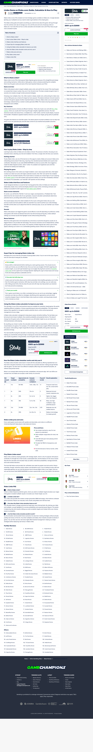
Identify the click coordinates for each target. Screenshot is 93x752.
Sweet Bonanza (36, 681)
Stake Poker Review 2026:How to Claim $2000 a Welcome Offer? (77, 159)
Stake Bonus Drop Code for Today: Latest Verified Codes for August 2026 (77, 95)
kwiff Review (9, 636)
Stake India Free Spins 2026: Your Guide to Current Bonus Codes (77, 125)
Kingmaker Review (48, 622)
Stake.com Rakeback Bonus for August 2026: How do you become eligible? (77, 271)
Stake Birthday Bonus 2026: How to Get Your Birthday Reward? (77, 87)
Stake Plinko (68, 686)
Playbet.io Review (48, 570)
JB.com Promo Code (72, 405)
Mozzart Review (9, 596)
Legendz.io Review (29, 538)
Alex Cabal (10, 12)
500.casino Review (10, 564)
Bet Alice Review (10, 586)
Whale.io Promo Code (72, 424)
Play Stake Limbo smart (13, 54)
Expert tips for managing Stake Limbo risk (18, 44)
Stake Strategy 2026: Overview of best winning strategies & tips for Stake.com (77, 166)
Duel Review (9, 567)
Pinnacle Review (48, 609)
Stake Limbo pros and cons (14, 52)
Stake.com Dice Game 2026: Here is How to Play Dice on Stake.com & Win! (77, 219)
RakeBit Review (9, 541)
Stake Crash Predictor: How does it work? (77, 110)
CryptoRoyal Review (29, 593)
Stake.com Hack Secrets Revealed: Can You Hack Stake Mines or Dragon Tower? (77, 234)
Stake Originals (68, 681)
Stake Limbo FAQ (11, 57)
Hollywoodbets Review (11, 633)
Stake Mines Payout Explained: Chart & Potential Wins (77, 151)
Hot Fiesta (35, 684)
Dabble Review (9, 561)
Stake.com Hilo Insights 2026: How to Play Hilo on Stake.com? (77, 238)
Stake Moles (67, 684)
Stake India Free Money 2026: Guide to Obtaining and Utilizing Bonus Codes (77, 121)
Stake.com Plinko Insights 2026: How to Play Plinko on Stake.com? (77, 260)
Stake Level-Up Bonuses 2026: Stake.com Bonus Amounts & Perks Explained (77, 144)
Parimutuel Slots (52, 677)
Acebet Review (47, 554)
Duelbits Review (48, 561)
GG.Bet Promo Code (72, 428)
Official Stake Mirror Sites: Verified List (77, 84)
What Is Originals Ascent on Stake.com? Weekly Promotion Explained (77, 294)
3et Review (8, 599)
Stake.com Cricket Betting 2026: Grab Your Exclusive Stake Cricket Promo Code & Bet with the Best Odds (77, 211)
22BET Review (28, 535)
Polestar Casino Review (49, 580)
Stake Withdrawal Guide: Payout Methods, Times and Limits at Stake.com (77, 189)
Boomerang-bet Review (50, 645)
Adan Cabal (33, 13)
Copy (14, 72)
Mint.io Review (28, 583)
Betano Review (47, 557)
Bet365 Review (9, 554)
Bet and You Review (29, 586)
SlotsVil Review (47, 636)
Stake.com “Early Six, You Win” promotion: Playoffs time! (77, 193)
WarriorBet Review (29, 612)
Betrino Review (47, 586)
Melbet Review (48, 642)
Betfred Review (28, 633)
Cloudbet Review (29, 577)
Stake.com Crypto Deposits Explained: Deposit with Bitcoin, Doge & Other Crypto (77, 215)
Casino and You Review (11, 625)
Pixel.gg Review (29, 652)
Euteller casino (10, 177)
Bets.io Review (9, 557)
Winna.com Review (48, 535)
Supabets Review (10, 602)
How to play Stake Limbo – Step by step (17, 39)
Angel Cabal (71, 486)
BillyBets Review (48, 573)
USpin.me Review (10, 619)
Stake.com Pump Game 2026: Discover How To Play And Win (77, 264)
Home (5, 6)
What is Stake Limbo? (12, 37)
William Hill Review (48, 567)
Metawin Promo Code (72, 446)
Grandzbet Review (49, 652)
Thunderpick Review (49, 590)
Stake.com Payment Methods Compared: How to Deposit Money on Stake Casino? (77, 256)
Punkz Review (28, 544)
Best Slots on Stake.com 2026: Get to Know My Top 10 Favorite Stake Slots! (77, 57)
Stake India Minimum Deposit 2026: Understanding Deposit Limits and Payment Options (77, 129)
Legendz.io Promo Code (73, 413)
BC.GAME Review (29, 528)
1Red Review (47, 564)
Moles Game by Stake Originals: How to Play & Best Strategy (77, 80)
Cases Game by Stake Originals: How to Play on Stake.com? (77, 61)
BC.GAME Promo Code (73, 386)
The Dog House (36, 688)
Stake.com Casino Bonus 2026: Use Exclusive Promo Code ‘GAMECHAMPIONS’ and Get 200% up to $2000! (77, 204)
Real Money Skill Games (54, 679)
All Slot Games (68, 688)
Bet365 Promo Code (72, 443)
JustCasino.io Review (11, 577)
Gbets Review (9, 590)
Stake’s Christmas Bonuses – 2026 (76, 286)
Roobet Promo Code (72, 394)
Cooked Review (28, 602)
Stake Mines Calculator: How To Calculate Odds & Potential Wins (77, 147)
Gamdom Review (29, 609)
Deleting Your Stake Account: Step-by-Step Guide (77, 65)
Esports (64, 2)
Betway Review (9, 551)
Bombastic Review (48, 593)
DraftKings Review (10, 642)
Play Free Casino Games (73, 496)
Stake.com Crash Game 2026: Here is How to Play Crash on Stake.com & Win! (77, 208)
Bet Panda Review (29, 532)
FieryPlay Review (10, 573)
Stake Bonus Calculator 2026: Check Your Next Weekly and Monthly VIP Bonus (77, 91)
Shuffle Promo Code (72, 390)
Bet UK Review (47, 633)
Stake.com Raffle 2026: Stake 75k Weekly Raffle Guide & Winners (77, 268)
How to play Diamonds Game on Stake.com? (77, 76)
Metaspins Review (29, 580)
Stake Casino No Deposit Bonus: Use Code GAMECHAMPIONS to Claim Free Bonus (77, 102)
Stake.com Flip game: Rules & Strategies (77, 223)
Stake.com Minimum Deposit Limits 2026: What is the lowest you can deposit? (77, 253)
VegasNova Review (29, 619)
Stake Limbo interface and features (16, 42)
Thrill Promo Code (71, 431)
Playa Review (9, 593)
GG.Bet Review (9, 538)
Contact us (19, 679)
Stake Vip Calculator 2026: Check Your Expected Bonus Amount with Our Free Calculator (77, 178)
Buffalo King (35, 686)
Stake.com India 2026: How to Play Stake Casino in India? (77, 245)
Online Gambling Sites (11, 6)
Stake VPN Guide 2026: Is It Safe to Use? (77, 181)
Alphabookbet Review (11, 649)
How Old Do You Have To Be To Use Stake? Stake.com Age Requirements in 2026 (77, 69)
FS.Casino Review (48, 544)
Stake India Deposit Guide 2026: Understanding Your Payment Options (77, 117)
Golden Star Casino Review (31, 573)
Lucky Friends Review (11, 639)
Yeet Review (9, 622)
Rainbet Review (48, 532)
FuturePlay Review (30, 645)
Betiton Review (9, 615)
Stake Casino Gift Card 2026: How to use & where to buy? (77, 99)
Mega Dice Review (10, 652)
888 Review (28, 567)
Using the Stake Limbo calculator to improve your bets (21, 47)
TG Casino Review (30, 642)
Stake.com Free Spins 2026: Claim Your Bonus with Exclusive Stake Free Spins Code (77, 230)
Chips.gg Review (29, 590)
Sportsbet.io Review (49, 538)
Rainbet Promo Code (72, 401)
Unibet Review (28, 564)
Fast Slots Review (10, 580)
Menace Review (9, 609)
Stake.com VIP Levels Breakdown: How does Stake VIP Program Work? (77, 283)
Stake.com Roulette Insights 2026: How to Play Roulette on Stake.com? (77, 279)
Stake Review (20, 6)
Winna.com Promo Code (73, 409)
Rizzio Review (28, 599)
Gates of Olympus (37, 679)
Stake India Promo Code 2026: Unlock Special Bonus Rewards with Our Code (77, 136)
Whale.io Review (48, 541)
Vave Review (28, 541)
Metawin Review (29, 554)
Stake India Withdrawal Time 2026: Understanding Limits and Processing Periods (77, 140)
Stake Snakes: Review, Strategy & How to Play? (77, 163)
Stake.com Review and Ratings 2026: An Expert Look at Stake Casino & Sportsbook (77, 50)
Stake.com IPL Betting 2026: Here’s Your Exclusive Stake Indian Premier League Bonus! (77, 249)
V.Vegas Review (28, 622)
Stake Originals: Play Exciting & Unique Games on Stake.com (77, 155)
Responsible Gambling (22, 677)
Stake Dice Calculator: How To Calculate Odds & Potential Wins (77, 114)
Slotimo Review (47, 599)
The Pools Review (29, 636)
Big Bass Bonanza (37, 677)
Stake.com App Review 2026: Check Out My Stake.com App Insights (77, 196)
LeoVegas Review (29, 561)
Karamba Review (10, 570)
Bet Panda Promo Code (73, 398)
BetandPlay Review (10, 612)
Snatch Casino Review (49, 619)
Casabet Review (48, 577)
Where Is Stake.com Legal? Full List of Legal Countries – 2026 (77, 298)
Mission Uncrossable (69, 677)
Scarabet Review (48, 606)
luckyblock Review (30, 649)
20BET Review (9, 544)
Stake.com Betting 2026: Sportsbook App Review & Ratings (77, 200)
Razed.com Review (48, 615)
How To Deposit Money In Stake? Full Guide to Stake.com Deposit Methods (77, 72)
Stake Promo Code (72, 383)
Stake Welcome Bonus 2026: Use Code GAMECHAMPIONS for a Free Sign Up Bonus (77, 185)
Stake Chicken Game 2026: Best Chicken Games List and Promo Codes (77, 106)
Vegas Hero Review (29, 596)
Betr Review (28, 639)
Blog (18, 681)
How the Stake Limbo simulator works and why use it (21, 49)
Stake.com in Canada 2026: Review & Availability (77, 241)
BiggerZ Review (28, 570)
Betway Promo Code (72, 435)
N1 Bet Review (47, 548)
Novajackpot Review (49, 602)
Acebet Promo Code (72, 450)
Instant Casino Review (50, 649)
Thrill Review (47, 551)
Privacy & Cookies (58, 713)
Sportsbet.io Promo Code (73, 439)
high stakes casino (32, 188)
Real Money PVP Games (54, 681)
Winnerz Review (9, 606)
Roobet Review (47, 528)
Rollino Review (9, 583)
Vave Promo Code (71, 420)
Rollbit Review (47, 596)
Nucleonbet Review (10, 645)
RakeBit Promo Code (72, 416)
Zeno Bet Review (29, 615)
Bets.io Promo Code (72, 454)
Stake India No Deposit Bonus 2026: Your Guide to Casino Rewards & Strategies (77, 132)
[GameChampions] (16, 2)
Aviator (66, 679)
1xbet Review (9, 548)
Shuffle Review (9, 532)
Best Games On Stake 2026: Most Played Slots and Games (77, 54)
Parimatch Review (29, 551)
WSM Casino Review (29, 548)
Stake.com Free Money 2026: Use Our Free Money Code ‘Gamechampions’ (77, 226)
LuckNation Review (29, 606)
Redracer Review (48, 612)
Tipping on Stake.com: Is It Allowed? (76, 290)
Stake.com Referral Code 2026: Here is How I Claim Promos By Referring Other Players (77, 275)
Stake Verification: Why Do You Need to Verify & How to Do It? (77, 174)
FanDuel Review (48, 639)
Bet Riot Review (48, 583)
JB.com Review (9, 535)
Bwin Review (28, 557)
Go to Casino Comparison (76, 372)
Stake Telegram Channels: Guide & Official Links (77, 170)
